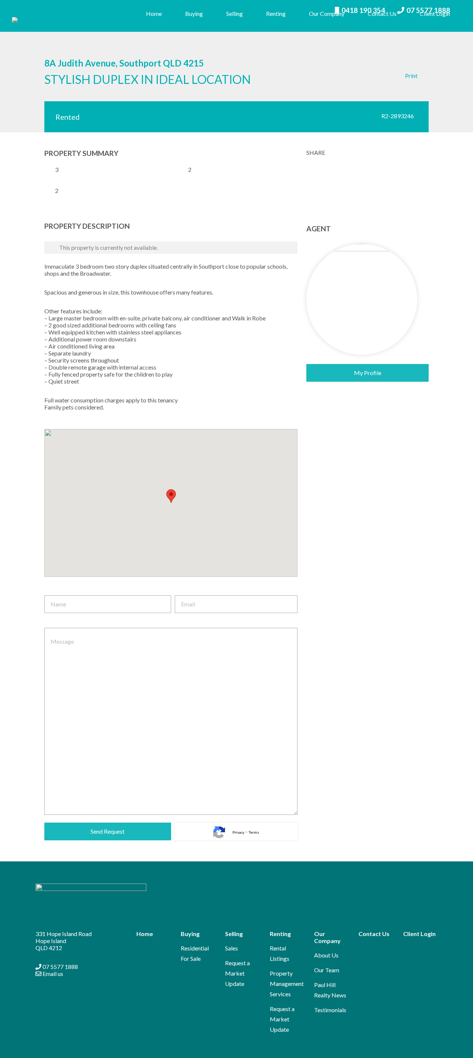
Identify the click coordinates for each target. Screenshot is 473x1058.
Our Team (326, 969)
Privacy (238, 832)
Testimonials (330, 1009)
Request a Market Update (237, 973)
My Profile (367, 372)
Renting (276, 13)
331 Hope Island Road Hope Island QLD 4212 (63, 940)
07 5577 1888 (59, 966)
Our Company (326, 13)
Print (411, 75)
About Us (326, 955)
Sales (231, 948)
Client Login (435, 13)
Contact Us (382, 13)
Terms (254, 832)
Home (154, 13)
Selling (234, 13)
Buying (194, 13)
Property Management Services (287, 983)
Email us (52, 973)
